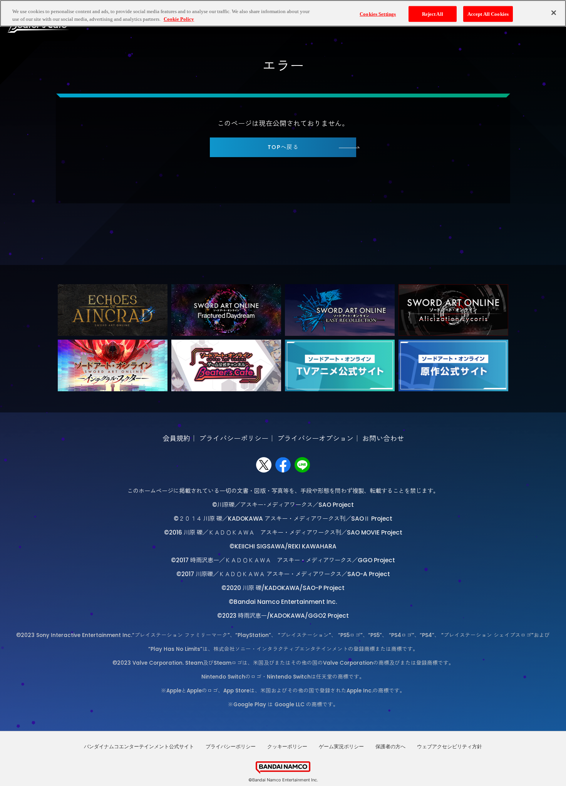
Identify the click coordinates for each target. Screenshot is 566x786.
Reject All (432, 14)
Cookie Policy (179, 19)
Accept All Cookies (488, 14)
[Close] (553, 12)
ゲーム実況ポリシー (341, 746)
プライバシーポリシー (233, 438)
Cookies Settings (378, 14)
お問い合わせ (383, 438)
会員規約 (176, 438)
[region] (283, 13)
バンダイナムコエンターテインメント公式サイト (139, 746)
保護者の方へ (390, 746)
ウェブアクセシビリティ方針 (449, 746)
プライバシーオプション (315, 438)
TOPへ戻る (283, 147)
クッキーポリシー (287, 746)
